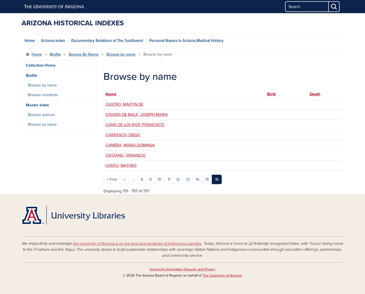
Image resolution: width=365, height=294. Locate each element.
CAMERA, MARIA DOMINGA (130, 145)
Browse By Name (84, 54)
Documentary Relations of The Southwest (107, 41)
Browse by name (121, 54)
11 (169, 179)
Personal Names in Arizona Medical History (186, 41)
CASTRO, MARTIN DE (124, 104)
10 (159, 179)
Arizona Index (53, 41)
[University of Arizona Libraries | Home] (73, 215)
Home (30, 41)
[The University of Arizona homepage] (54, 6)
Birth (274, 94)
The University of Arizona (222, 275)
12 (178, 179)
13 (187, 179)
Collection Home (41, 65)
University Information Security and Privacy (182, 269)
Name (111, 94)
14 (197, 179)
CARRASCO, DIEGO (123, 134)
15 (207, 179)
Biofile (55, 54)
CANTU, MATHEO (121, 165)
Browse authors (41, 114)
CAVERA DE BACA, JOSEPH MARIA (137, 114)
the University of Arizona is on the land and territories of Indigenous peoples (137, 243)
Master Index (37, 105)
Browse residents (43, 94)
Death (315, 94)
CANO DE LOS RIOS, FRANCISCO (135, 124)
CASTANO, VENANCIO (126, 155)
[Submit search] (334, 6)
